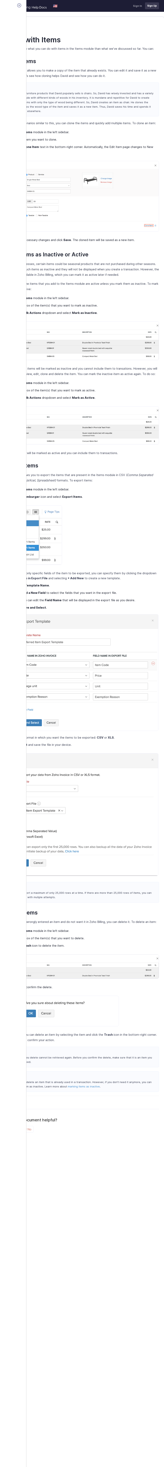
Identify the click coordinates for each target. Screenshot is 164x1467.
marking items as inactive (84, 1086)
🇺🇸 (55, 6)
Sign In (137, 5)
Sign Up (152, 5)
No (29, 1129)
